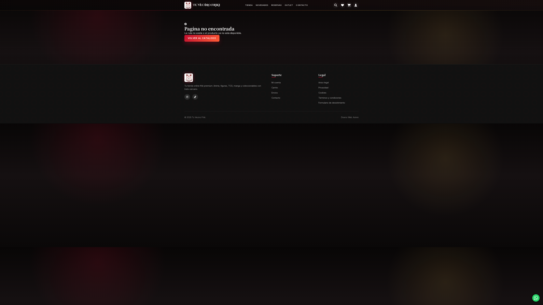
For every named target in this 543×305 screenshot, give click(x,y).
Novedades (262, 5)
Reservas (276, 5)
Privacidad (323, 87)
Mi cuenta (276, 82)
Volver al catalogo (202, 38)
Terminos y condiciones (329, 98)
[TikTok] (195, 97)
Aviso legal (323, 82)
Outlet (289, 5)
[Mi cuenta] (356, 5)
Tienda (249, 5)
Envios (275, 92)
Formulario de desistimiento (331, 103)
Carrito (275, 87)
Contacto (302, 5)
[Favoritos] (342, 5)
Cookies (322, 92)
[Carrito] (349, 5)
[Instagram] (187, 97)
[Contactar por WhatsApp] (536, 298)
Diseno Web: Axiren (350, 117)
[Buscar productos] (336, 5)
